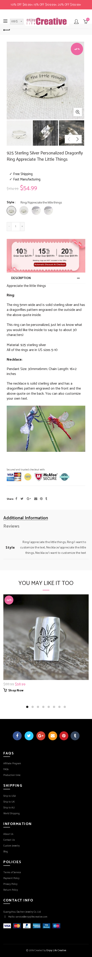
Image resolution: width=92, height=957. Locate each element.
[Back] (6, 29)
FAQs (6, 769)
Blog (5, 852)
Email (52, 735)
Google (40, 735)
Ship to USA (9, 796)
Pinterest (63, 735)
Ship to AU (9, 808)
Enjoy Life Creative (56, 950)
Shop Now (15, 691)
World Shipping (11, 814)
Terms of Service (12, 872)
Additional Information (25, 518)
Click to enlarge (77, 112)
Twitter (29, 735)
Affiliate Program (12, 764)
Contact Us (9, 840)
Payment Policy (11, 878)
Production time (12, 775)
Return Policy (10, 890)
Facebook (17, 735)
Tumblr (75, 735)
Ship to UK (9, 802)
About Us (8, 834)
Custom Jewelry (11, 846)
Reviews (11, 526)
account (76, 21)
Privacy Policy (10, 884)
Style (10, 203)
